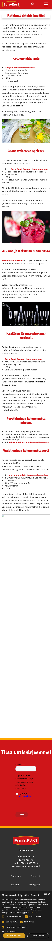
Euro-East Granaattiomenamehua (29, 169)
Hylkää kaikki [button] (38, 936)
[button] (26, 931)
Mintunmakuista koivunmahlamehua (29, 442)
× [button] (49, 894)
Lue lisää (33, 912)
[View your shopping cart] (38, 4)
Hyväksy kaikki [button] (14, 936)
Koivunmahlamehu (12, 260)
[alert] (26, 916)
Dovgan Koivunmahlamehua (20, 67)
